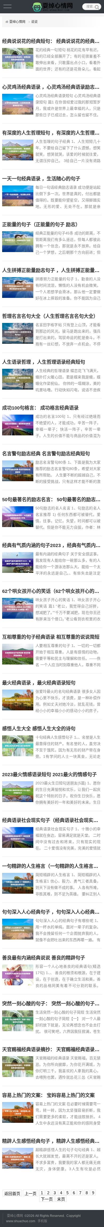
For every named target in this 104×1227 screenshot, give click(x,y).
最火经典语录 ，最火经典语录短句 (38, 683)
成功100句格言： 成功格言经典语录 (40, 408)
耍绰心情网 (17, 22)
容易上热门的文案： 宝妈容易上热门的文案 (48, 1095)
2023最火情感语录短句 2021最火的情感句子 (49, 774)
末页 (61, 1199)
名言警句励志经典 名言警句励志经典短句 (46, 453)
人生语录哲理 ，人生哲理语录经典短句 (43, 362)
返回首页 (12, 1193)
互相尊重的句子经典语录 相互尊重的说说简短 (50, 637)
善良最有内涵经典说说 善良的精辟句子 (43, 958)
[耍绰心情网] (52, 6)
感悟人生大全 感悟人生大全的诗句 (38, 728)
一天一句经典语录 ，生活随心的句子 (41, 178)
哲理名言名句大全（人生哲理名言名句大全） (50, 316)
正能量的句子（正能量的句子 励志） (41, 224)
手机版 (42, 1221)
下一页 (47, 1199)
